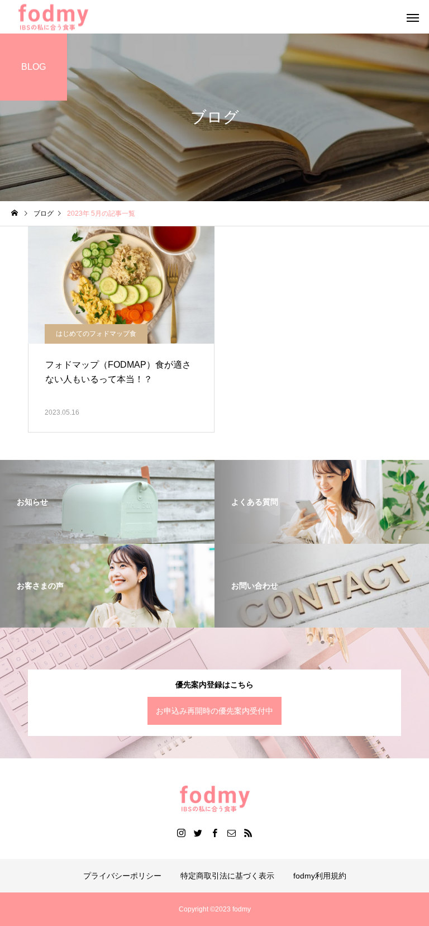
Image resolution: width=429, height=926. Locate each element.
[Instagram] (181, 832)
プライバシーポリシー (122, 875)
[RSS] (248, 832)
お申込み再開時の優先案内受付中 (214, 710)
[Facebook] (214, 832)
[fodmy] (214, 798)
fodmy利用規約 (319, 875)
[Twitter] (197, 832)
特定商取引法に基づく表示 (227, 875)
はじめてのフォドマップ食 (96, 334)
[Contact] (231, 832)
